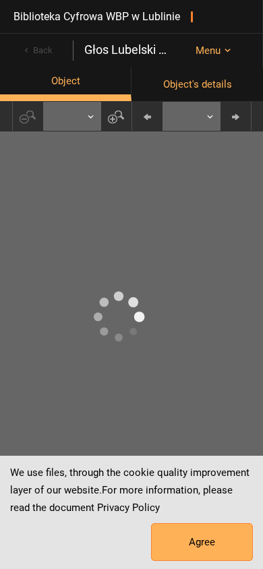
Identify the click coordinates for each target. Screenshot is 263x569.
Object (65, 81)
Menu (208, 50)
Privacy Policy (128, 508)
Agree (202, 542)
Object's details (197, 84)
